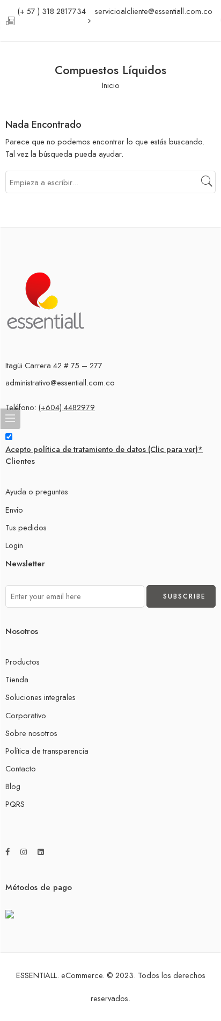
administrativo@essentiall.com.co (60, 382)
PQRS (15, 803)
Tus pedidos (26, 527)
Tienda (16, 679)
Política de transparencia (47, 750)
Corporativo (25, 715)
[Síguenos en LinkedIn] (41, 852)
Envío (14, 509)
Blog (12, 786)
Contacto (20, 768)
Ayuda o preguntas (36, 491)
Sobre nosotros (31, 733)
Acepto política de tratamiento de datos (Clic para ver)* (104, 449)
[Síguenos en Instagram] (23, 852)
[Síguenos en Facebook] (7, 852)
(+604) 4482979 (67, 407)
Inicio (111, 85)
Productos (22, 661)
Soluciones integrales (40, 697)
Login (14, 545)
